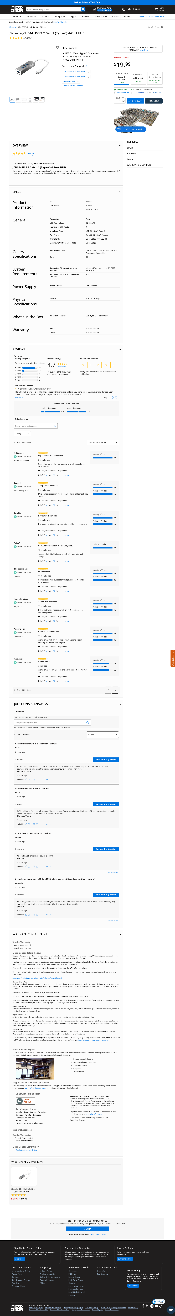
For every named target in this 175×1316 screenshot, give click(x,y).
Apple (73, 16)
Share (157, 27)
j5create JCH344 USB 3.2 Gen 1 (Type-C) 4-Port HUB (23, 1190)
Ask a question (29, 156)
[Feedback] (172, 658)
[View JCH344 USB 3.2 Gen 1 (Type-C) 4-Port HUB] (24, 1176)
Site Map (72, 1295)
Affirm (42, 1283)
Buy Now (154, 100)
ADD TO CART (135, 100)
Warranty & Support (30, 934)
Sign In (87, 1228)
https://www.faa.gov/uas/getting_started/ (92, 1040)
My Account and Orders (21, 1271)
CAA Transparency (91, 1308)
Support (126, 16)
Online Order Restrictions (50, 1277)
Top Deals (31, 16)
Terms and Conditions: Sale (59, 1310)
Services (85, 16)
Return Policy (17, 1274)
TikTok (160, 1306)
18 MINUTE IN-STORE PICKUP (150, 16)
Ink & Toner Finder (76, 1280)
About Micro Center (36, 1308)
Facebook (142, 1306)
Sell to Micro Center (76, 1286)
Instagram (151, 1306)
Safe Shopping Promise (21, 1280)
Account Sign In (97, 1310)
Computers (60, 16)
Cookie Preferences (112, 1310)
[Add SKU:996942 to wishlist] (29, 1171)
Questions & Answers (30, 704)
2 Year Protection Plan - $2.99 (74, 72)
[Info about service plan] (86, 66)
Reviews (19, 349)
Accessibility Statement (53, 1308)
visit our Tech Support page (35, 1088)
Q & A (130, 159)
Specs (17, 192)
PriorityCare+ (101, 16)
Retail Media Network (77, 1292)
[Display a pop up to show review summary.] (32, 38)
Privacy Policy (133, 1308)
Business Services (76, 1289)
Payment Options (47, 1280)
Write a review (18, 156)
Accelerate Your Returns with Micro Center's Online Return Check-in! (37, 978)
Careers (72, 1283)
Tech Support (102, 1274)
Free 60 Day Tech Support (73, 85)
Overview (20, 145)
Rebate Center (74, 1277)
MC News (115, 16)
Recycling (15, 1283)
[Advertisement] (87, 1211)
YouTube (156, 1306)
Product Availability (47, 1274)
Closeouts (101, 1271)
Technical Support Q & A (26, 1150)
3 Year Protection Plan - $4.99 (74, 77)
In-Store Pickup (46, 1271)
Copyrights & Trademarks (81, 1310)
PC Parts (45, 16)
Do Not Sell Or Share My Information (113, 1308)
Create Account (98, 1234)
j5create (12, 27)
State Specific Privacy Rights (73, 1308)
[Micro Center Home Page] (17, 8)
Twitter (147, 1306)
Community (73, 1271)
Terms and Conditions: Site (38, 1310)
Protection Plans (18, 1286)
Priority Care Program (94, 1114)
